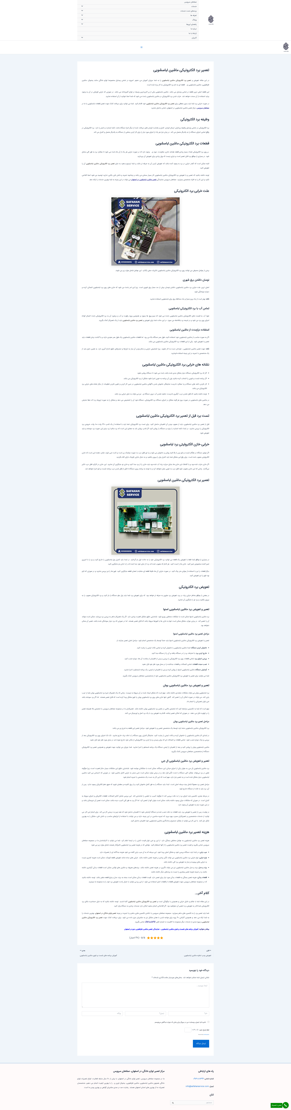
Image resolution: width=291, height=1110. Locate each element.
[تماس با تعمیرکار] (285, 1105)
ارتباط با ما (193, 33)
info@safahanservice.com (197, 1086)
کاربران (194, 37)
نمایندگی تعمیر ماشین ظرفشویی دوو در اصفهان (141, 929)
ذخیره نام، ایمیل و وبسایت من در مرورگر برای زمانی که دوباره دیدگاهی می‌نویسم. (180, 1022)
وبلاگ (194, 20)
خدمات (194, 6)
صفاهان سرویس (211, 24)
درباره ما (194, 28)
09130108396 (150, 922)
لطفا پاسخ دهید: (204, 1030)
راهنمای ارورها (191, 24)
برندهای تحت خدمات (188, 11)
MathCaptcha (206, 1034)
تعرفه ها (193, 15)
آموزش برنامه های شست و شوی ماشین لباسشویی (180, 929)
